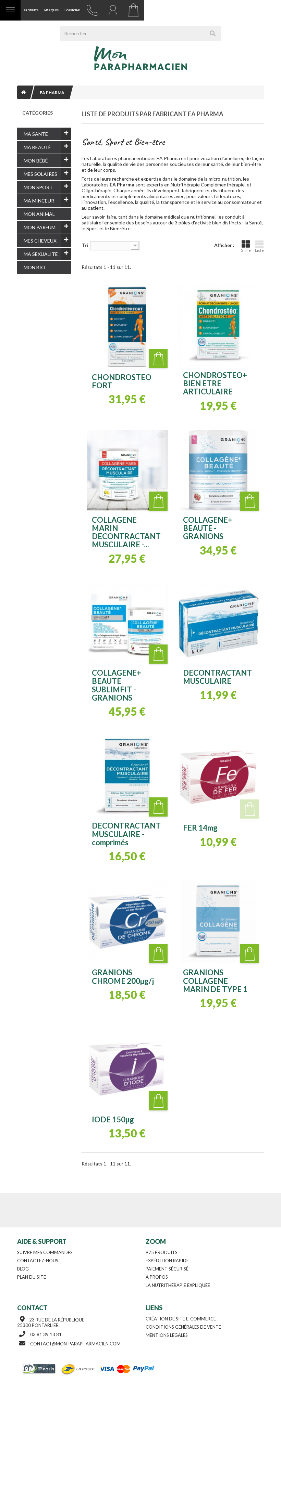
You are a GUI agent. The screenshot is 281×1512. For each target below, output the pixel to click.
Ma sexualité (41, 254)
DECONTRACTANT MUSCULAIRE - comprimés (126, 834)
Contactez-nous (37, 1260)
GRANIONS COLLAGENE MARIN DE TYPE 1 (215, 980)
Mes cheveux (40, 241)
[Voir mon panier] (133, 10)
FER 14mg (200, 828)
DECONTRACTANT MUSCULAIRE (217, 677)
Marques (51, 10)
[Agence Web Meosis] (40, 1369)
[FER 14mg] (218, 777)
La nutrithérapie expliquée (178, 1285)
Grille (246, 250)
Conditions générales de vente (183, 1327)
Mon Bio (34, 267)
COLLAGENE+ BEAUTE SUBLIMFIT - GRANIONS (116, 685)
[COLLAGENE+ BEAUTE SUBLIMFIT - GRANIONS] (127, 623)
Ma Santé (36, 134)
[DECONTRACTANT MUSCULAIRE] (218, 623)
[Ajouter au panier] (158, 358)
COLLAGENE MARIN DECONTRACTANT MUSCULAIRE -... (126, 532)
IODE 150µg (113, 1120)
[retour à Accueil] (23, 92)
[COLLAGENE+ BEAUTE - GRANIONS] (218, 470)
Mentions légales (167, 1335)
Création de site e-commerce (181, 1318)
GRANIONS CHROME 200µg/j (123, 976)
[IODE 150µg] (127, 1068)
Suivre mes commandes (45, 1252)
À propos (157, 1277)
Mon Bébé (36, 161)
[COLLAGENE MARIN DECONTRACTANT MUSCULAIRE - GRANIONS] (127, 470)
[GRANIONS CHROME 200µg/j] (127, 922)
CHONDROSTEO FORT (121, 381)
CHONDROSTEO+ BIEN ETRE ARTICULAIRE (215, 383)
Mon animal (39, 214)
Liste (259, 250)
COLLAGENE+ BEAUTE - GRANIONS (207, 528)
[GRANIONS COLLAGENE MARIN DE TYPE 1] (218, 922)
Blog (23, 1269)
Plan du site (31, 1277)
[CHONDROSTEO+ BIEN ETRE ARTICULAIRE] (218, 325)
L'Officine (72, 10)
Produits (31, 10)
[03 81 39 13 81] (92, 10)
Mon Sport (38, 187)
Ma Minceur (39, 201)
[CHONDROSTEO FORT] (127, 326)
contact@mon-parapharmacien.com (75, 1343)
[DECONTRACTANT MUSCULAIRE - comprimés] (127, 776)
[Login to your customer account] (113, 10)
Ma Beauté (37, 147)
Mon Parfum (40, 227)
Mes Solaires (40, 174)
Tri (85, 245)
